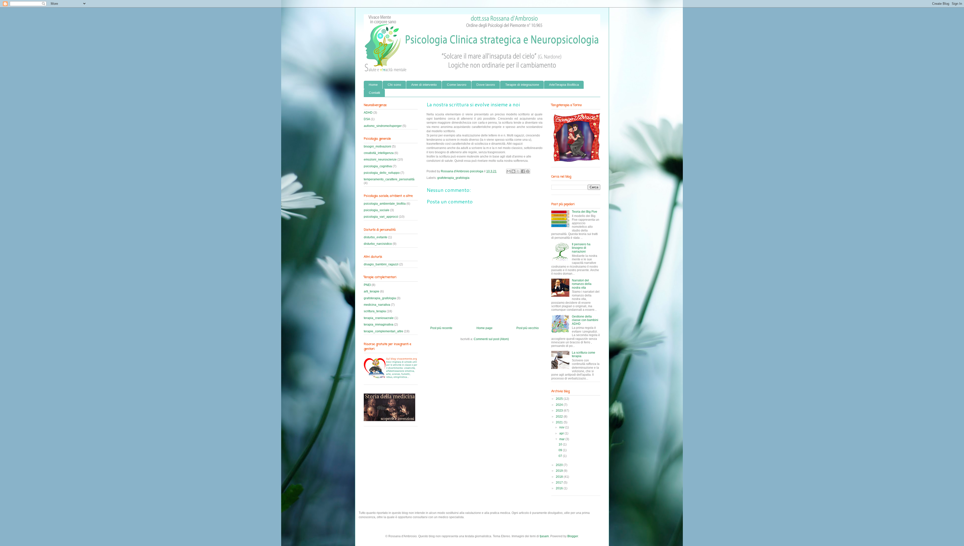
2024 (560, 405)
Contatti (374, 93)
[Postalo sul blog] (513, 171)
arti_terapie (371, 291)
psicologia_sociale (376, 210)
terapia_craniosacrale (379, 318)
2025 (560, 399)
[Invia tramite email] (508, 171)
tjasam (544, 536)
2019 (560, 471)
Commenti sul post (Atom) (491, 339)
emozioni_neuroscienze (380, 159)
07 (561, 456)
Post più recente (441, 328)
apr (562, 433)
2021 (560, 422)
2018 (560, 477)
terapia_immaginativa (378, 324)
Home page (484, 328)
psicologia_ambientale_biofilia (385, 203)
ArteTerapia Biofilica (564, 85)
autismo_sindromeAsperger (383, 126)
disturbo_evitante (375, 237)
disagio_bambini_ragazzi (381, 264)
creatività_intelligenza (379, 153)
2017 (560, 482)
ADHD (368, 112)
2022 (560, 416)
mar (562, 439)
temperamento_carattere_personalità (389, 179)
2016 (560, 488)
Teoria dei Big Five (584, 211)
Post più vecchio (527, 328)
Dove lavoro (485, 85)
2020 (560, 465)
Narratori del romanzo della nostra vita (581, 284)
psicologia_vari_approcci (381, 216)
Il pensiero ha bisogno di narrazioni (581, 248)
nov (562, 427)
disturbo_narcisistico (378, 244)
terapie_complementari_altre (383, 331)
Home (373, 85)
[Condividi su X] (518, 171)
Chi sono (394, 85)
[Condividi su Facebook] (522, 171)
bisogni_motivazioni (377, 146)
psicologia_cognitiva (378, 166)
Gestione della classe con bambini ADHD (585, 320)
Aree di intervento (424, 85)
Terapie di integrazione (522, 85)
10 (561, 444)
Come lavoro (456, 85)
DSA (367, 119)
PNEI (367, 285)
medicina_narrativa (377, 304)
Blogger (572, 536)
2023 (560, 410)
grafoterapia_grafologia (453, 178)
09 (561, 450)
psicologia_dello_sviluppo (382, 173)
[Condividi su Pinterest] (527, 171)
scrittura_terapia (375, 311)
